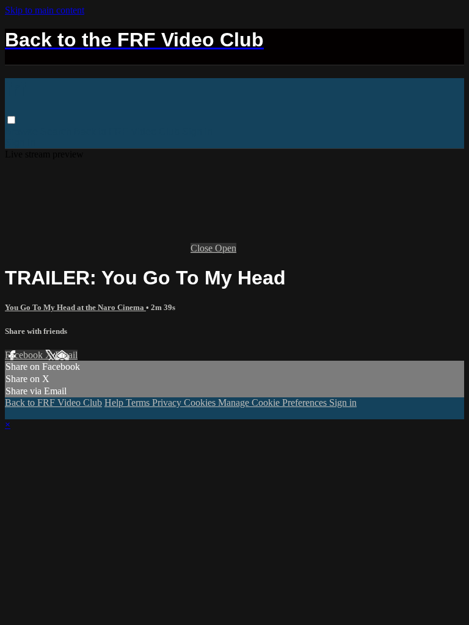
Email (66, 355)
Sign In (20, 142)
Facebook (25, 355)
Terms (139, 402)
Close (203, 248)
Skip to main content (44, 10)
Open (225, 248)
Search (57, 131)
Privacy (168, 402)
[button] (11, 120)
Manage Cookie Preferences (273, 402)
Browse (22, 131)
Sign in (197, 131)
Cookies (201, 402)
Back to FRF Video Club (127, 131)
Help (115, 402)
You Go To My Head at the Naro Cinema (75, 307)
